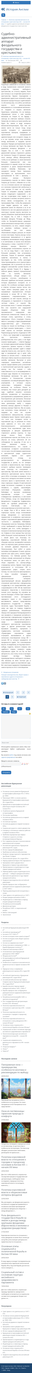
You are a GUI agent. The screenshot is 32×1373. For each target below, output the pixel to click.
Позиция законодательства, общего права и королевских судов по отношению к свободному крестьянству (14, 677)
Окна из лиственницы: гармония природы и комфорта (12, 1114)
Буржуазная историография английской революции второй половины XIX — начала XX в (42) (16, 1335)
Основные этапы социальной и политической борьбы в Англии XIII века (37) (16, 1350)
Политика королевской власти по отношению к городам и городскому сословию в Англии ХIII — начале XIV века (14, 1162)
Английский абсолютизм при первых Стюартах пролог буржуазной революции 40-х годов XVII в (16, 982)
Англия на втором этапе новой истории (16, 936)
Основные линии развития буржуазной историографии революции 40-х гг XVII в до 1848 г (16, 794)
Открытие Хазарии (9, 1047)
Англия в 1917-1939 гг (10, 934)
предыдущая (8, 692)
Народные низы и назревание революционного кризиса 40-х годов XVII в (16, 971)
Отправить (6, 772)
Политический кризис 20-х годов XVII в (15, 858)
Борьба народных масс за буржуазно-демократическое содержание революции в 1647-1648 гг (16, 886)
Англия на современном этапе (13, 943)
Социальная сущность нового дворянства (16, 828)
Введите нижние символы (10, 761)
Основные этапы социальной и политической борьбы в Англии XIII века (13, 1250)
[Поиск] (3, 15)
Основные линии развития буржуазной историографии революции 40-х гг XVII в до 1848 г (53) (16, 1318)
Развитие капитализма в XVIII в (13, 949)
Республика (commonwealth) (12, 904)
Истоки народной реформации (13, 850)
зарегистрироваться (8, 757)
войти (11, 755)
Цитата (5, 712)
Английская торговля (10, 822)
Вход (8, 1370)
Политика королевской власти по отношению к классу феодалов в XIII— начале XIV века (15, 1021)
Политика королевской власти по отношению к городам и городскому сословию (14, 1014)
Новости (6, 1051)
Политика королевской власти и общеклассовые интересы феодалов (14, 1192)
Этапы (5, 1049)
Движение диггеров (9, 906)
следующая (22, 697)
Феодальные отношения (10, 672)
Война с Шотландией (10, 912)
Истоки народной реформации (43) (14, 1331)
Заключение (7, 915)
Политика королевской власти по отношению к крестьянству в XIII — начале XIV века (15, 22)
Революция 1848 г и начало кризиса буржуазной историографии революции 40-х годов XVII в (16, 800)
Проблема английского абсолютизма (15, 852)
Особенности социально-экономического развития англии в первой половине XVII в (16, 964)
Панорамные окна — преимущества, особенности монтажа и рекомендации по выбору (14, 1068)
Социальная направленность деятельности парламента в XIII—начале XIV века (16, 1042)
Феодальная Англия (10, 956)
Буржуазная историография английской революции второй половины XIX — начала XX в (16, 807)
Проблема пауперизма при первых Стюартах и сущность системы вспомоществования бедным (14, 837)
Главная (3, 20)
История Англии (17, 9)
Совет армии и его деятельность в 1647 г (16, 895)
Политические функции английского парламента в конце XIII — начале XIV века (15, 1036)
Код (14, 712)
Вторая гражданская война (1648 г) (14, 897)
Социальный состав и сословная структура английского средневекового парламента (12, 1277)
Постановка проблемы (10, 815)
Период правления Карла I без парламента (17, 860)
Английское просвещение (12, 932)
